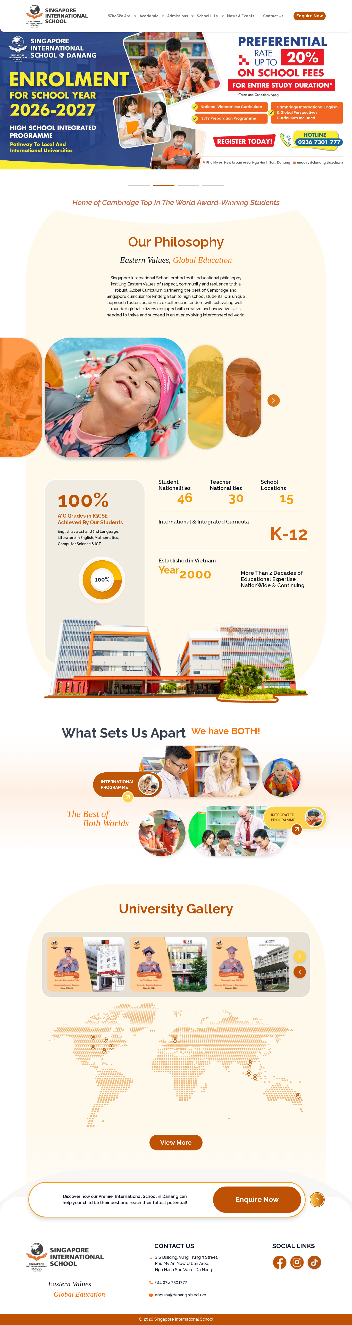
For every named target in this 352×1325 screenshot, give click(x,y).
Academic (149, 16)
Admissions (177, 16)
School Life (207, 16)
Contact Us (273, 16)
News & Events (240, 16)
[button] (310, 16)
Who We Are (119, 16)
